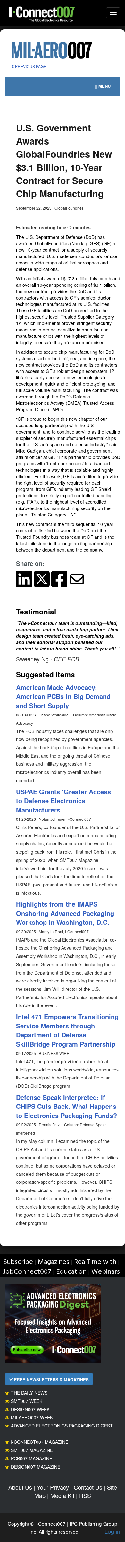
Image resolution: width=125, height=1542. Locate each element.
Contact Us (88, 1487)
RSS (85, 1495)
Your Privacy (53, 1487)
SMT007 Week (26, 1401)
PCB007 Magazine (31, 1458)
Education (71, 1272)
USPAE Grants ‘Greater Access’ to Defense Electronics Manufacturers (64, 800)
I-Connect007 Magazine (39, 1442)
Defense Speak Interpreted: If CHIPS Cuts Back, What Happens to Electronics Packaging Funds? (66, 1106)
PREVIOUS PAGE (30, 66)
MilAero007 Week (32, 1417)
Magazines (53, 1262)
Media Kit (62, 1495)
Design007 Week (30, 1409)
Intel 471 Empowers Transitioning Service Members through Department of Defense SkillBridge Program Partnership (67, 1030)
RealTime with (95, 1262)
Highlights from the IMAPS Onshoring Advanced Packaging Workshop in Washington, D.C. (65, 913)
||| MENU (102, 86)
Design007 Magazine (35, 1467)
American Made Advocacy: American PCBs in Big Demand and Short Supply (63, 696)
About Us (20, 1487)
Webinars (105, 1272)
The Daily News (29, 1393)
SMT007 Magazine (32, 1450)
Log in (112, 1531)
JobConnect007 (27, 1272)
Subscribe (18, 1262)
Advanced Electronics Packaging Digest (62, 1425)
